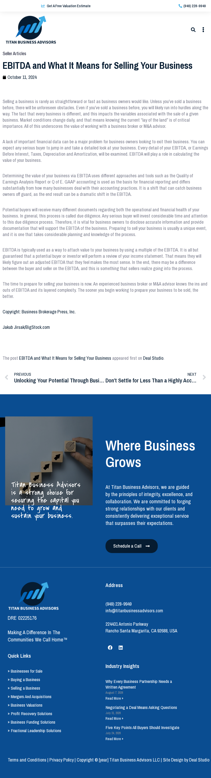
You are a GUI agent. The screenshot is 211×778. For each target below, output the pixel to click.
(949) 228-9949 (118, 604)
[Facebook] (110, 647)
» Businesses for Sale (25, 671)
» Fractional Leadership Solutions (34, 730)
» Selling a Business (24, 688)
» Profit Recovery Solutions (30, 713)
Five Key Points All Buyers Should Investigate (142, 727)
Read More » (114, 698)
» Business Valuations (25, 705)
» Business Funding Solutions (31, 722)
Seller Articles (14, 53)
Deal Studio (153, 358)
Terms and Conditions (27, 760)
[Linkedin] (120, 647)
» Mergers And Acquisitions (29, 696)
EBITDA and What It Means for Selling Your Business (65, 358)
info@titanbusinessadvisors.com (134, 610)
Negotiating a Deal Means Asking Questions (141, 707)
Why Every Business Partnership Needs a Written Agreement (139, 684)
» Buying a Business (24, 679)
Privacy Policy (61, 760)
